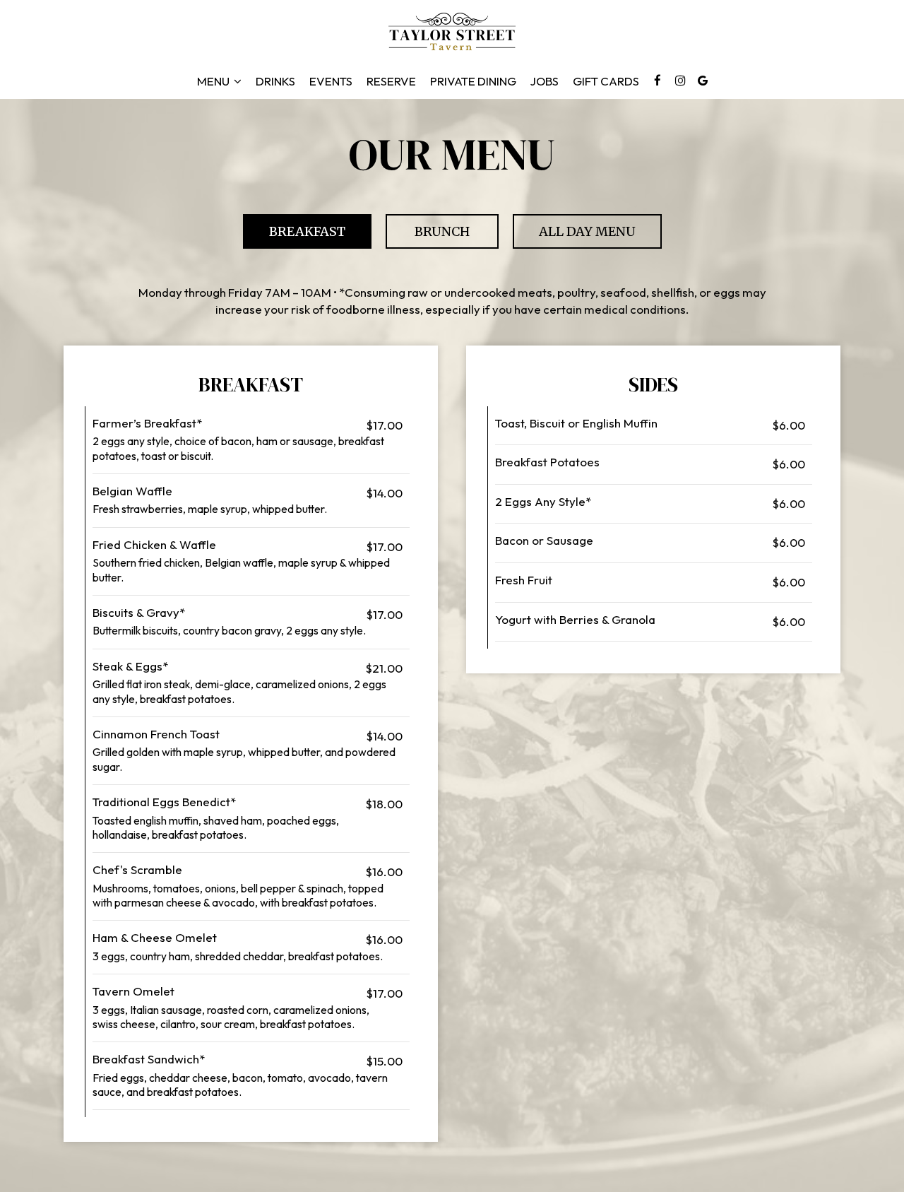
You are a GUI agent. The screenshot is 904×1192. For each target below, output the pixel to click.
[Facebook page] (657, 80)
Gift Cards (606, 81)
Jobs (544, 81)
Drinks (275, 81)
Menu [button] (214, 81)
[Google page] (702, 80)
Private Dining (473, 81)
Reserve (391, 81)
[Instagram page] (680, 80)
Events (330, 81)
